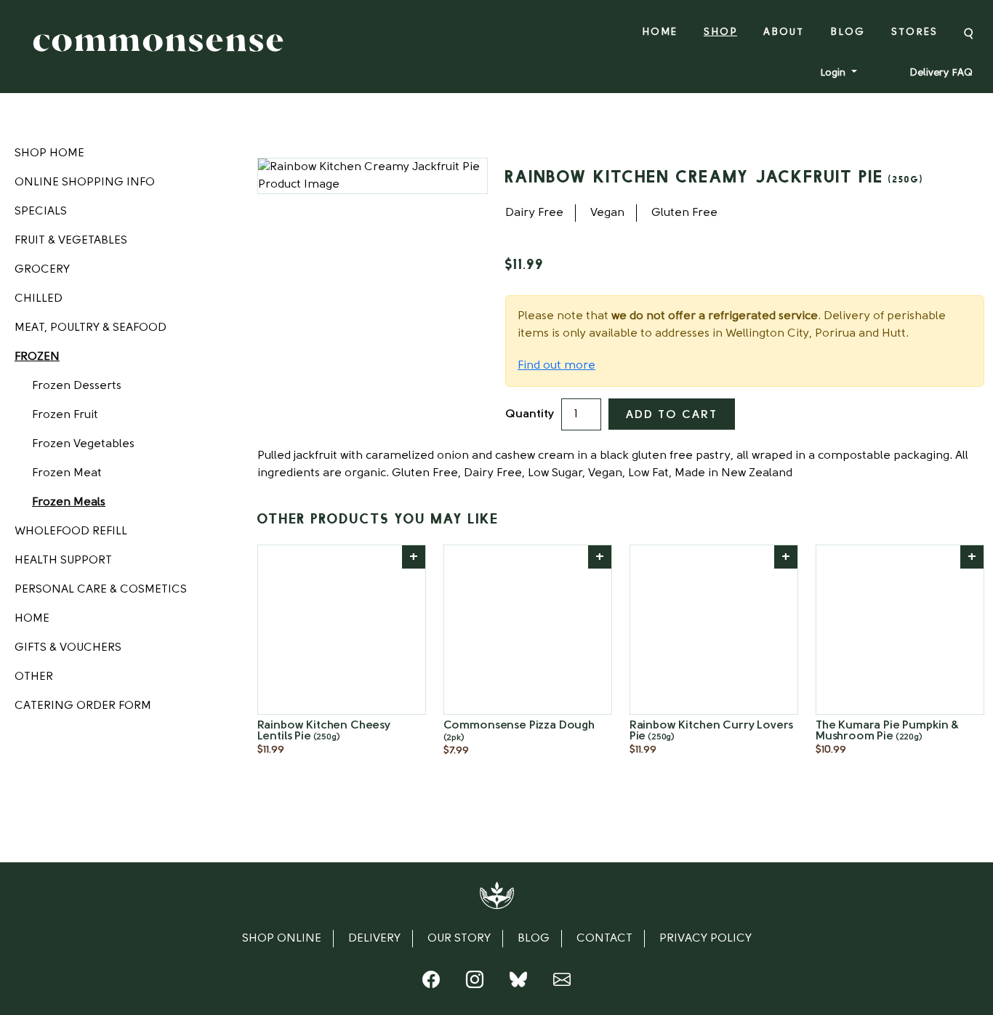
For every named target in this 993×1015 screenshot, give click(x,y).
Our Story (459, 938)
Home (660, 32)
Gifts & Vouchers (68, 648)
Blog (847, 32)
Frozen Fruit (65, 415)
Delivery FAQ (941, 73)
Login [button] (834, 73)
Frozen (37, 357)
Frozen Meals (68, 502)
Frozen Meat (67, 473)
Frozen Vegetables (83, 444)
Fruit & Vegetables (71, 240)
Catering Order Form (83, 706)
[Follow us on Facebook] (431, 983)
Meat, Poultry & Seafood (90, 328)
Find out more (556, 366)
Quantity (529, 414)
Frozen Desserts (76, 386)
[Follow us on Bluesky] (518, 983)
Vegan (607, 213)
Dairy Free (534, 213)
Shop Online (281, 938)
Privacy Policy (705, 938)
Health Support (63, 560)
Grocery (42, 270)
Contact (604, 938)
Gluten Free (684, 213)
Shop (720, 32)
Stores (914, 32)
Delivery (374, 938)
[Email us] (562, 983)
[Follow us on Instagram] (474, 983)
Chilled (39, 299)
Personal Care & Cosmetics (101, 589)
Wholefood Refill (71, 531)
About (783, 32)
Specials (41, 211)
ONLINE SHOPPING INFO (85, 182)
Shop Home (49, 153)
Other (34, 677)
